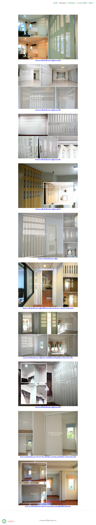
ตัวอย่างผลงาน (63, 3)
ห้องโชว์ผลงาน (72, 3)
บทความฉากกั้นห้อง (82, 3)
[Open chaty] (4, 521)
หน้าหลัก (55, 3)
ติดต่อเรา (91, 3)
